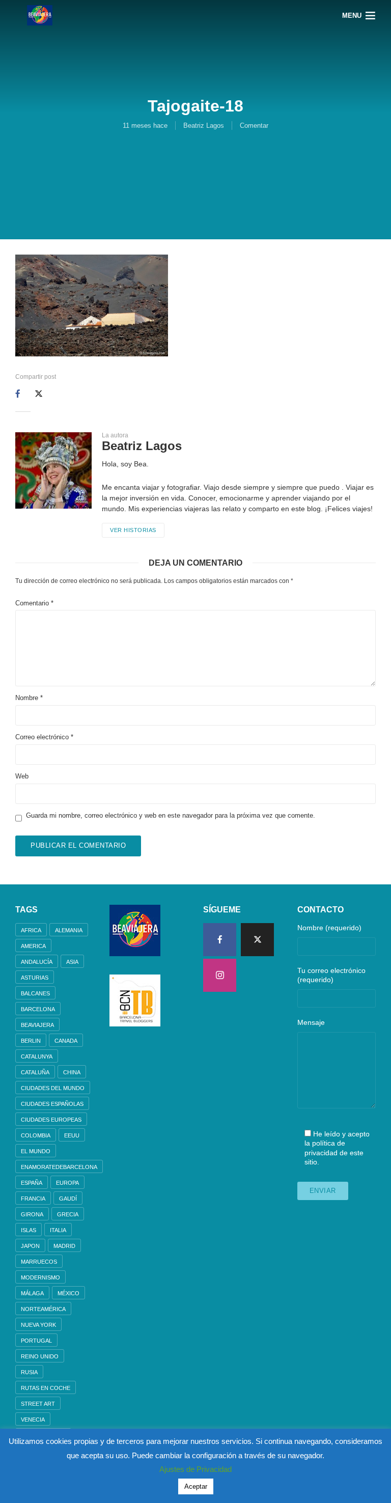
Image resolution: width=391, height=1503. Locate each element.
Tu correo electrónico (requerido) (331, 975)
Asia (72, 962)
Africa (31, 930)
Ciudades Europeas (51, 1120)
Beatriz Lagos (203, 125)
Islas (28, 1230)
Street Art (38, 1404)
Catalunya (36, 1056)
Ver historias (133, 530)
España (31, 1183)
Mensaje (311, 1022)
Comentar (254, 125)
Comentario (34, 603)
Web (22, 776)
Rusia (29, 1372)
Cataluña (35, 1072)
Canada (65, 1041)
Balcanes (35, 993)
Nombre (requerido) (329, 928)
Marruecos (39, 1262)
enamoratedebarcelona (59, 1167)
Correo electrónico (44, 737)
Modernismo (40, 1277)
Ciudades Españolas (52, 1104)
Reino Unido (40, 1356)
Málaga (32, 1293)
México (68, 1293)
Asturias (34, 978)
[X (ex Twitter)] (257, 939)
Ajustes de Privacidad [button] (195, 1469)
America (33, 946)
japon (30, 1246)
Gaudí (68, 1198)
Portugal (36, 1341)
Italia (58, 1230)
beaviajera (37, 1025)
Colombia (35, 1135)
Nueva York (38, 1325)
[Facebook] (219, 939)
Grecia (67, 1214)
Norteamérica (43, 1309)
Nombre (29, 698)
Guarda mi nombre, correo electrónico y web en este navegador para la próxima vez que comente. (170, 815)
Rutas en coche (45, 1388)
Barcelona (38, 1009)
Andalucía (36, 962)
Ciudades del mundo (53, 1088)
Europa (67, 1183)
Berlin (31, 1041)
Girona (32, 1214)
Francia (33, 1198)
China (71, 1072)
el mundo (35, 1151)
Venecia (33, 1419)
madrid (64, 1246)
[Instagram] (219, 975)
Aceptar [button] (195, 1486)
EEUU (71, 1135)
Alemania (68, 930)
